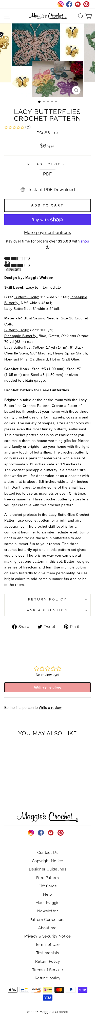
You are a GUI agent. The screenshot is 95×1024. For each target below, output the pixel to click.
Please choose (47, 164)
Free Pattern (47, 878)
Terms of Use (47, 944)
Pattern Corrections (47, 919)
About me (47, 928)
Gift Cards (47, 886)
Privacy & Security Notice (47, 936)
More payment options (47, 232)
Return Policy (47, 599)
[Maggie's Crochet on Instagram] (31, 833)
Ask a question (47, 610)
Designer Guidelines (47, 869)
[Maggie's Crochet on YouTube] (51, 833)
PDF (47, 173)
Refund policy (47, 978)
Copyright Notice (47, 861)
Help (47, 894)
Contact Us (47, 852)
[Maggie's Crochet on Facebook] (41, 833)
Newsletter (47, 911)
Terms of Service (47, 970)
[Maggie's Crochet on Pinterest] (61, 833)
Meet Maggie (47, 902)
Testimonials (47, 953)
